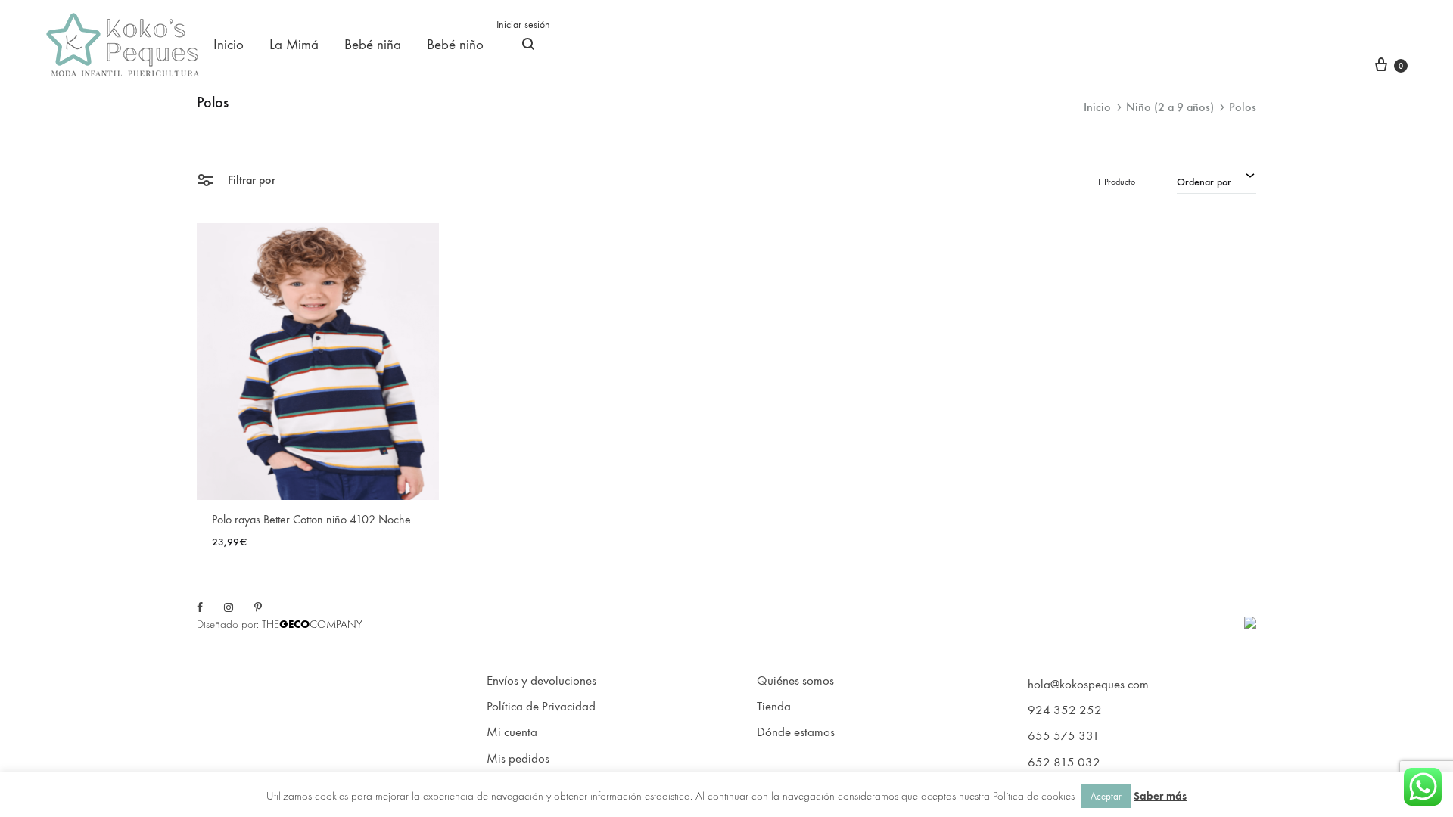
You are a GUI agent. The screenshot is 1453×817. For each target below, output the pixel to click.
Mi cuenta (512, 732)
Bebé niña (372, 44)
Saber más (1160, 796)
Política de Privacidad (541, 706)
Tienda (774, 706)
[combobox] (1216, 180)
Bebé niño (455, 44)
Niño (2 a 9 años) (1170, 107)
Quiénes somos (795, 680)
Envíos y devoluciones (541, 680)
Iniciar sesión (523, 24)
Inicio (228, 44)
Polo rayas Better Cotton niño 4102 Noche (311, 519)
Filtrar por (250, 179)
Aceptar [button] (1106, 796)
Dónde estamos (796, 732)
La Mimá (294, 44)
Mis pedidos (518, 758)
